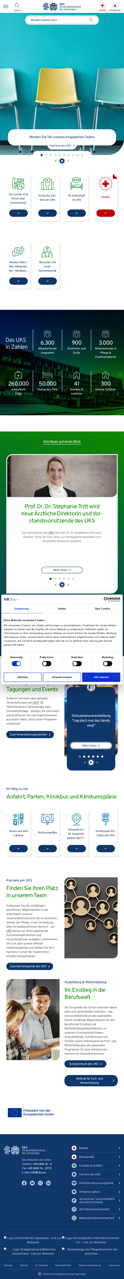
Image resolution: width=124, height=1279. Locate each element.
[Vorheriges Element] (56, 161)
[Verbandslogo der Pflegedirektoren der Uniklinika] (91, 1255)
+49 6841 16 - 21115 (39, 1172)
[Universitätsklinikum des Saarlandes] (62, 6)
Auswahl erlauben (62, 677)
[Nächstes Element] (68, 161)
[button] (42, 155)
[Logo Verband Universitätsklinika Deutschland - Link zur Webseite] (33, 1255)
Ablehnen (22, 677)
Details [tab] (62, 608)
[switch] (46, 663)
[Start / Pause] (62, 161)
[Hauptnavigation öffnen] (5, 6)
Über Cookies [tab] (102, 608)
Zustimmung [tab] (21, 608)
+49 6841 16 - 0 (42, 1168)
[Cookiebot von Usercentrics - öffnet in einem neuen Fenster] (106, 599)
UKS (77, 551)
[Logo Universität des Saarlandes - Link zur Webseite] (33, 1244)
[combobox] (62, 20)
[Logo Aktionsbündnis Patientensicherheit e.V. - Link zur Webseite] (91, 1244)
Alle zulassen (101, 677)
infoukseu (38, 1176)
